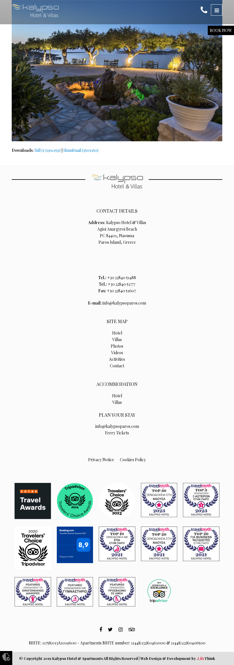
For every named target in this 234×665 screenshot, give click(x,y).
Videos (117, 352)
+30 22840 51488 (121, 277)
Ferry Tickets (117, 433)
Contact (117, 365)
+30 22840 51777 (121, 284)
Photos (117, 346)
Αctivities (117, 359)
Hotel (117, 333)
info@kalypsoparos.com (124, 303)
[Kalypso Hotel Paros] (35, 10)
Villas (117, 339)
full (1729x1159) (47, 150)
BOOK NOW (221, 30)
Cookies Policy (133, 459)
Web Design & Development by (177, 658)
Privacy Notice (101, 459)
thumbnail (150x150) (80, 150)
